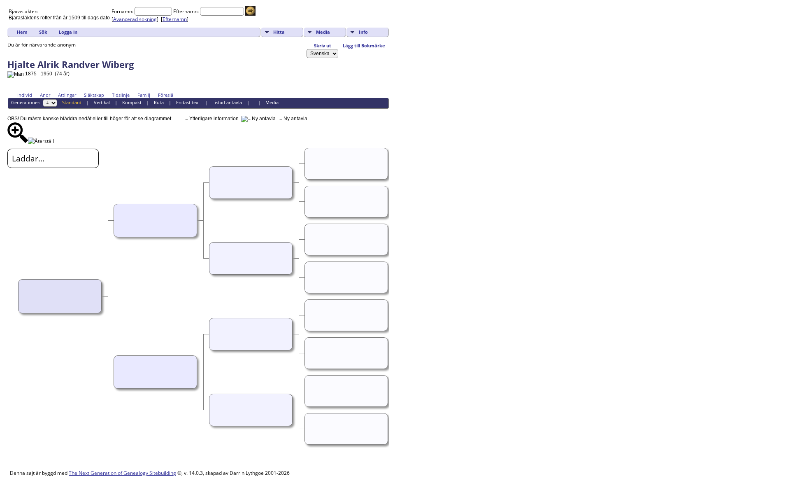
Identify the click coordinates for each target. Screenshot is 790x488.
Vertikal (102, 102)
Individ (24, 95)
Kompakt (132, 102)
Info (363, 32)
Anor (45, 95)
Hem (22, 32)
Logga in (68, 32)
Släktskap (94, 95)
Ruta (159, 102)
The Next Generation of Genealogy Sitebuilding (122, 472)
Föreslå (165, 95)
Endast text (188, 102)
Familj (143, 95)
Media (323, 32)
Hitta (279, 32)
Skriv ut (322, 45)
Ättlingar (67, 95)
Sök (43, 32)
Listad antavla (227, 102)
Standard (71, 102)
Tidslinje (121, 95)
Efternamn (175, 19)
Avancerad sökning (135, 19)
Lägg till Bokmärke (364, 45)
